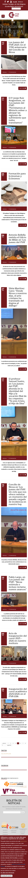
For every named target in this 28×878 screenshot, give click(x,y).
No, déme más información (7, 872)
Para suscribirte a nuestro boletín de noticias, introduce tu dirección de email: (14, 807)
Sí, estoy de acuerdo (6, 875)
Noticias (5, 72)
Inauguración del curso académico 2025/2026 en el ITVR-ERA (18, 692)
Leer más (22, 88)
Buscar (24, 8)
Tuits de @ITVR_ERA (6, 753)
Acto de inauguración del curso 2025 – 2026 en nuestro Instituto (18, 638)
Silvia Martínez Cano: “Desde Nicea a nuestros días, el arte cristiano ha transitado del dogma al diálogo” (18, 297)
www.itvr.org (24, 841)
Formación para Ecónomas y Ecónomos (17, 176)
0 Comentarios (12, 72)
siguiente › (9, 745)
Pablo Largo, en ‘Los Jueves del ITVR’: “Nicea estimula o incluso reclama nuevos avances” (18, 583)
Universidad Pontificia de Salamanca (23, 833)
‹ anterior (4, 743)
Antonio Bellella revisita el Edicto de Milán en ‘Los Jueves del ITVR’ (17, 238)
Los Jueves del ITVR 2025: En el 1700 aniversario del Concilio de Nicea (17, 47)
